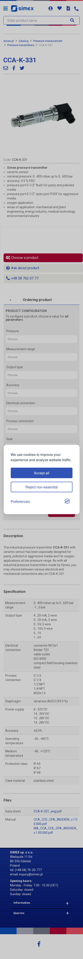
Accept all (41, 472)
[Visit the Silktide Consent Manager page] (67, 501)
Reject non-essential (41, 486)
